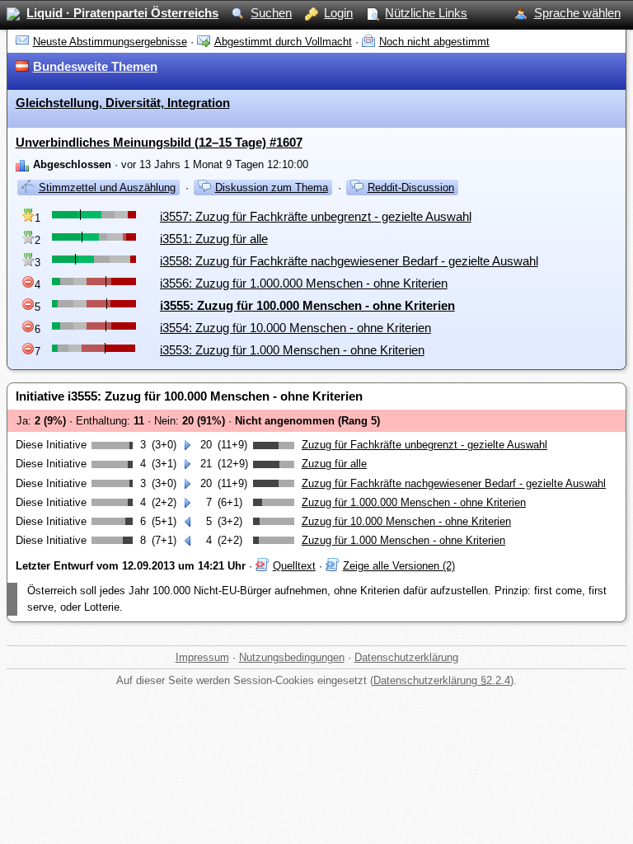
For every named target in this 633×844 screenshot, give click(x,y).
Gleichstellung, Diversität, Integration (123, 103)
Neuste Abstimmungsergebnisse (110, 41)
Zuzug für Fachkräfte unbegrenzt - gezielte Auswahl (424, 444)
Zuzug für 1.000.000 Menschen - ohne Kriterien (414, 502)
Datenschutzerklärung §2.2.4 (441, 680)
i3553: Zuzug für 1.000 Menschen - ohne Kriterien (292, 350)
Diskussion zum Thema (271, 187)
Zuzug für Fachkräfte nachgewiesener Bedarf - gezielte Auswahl (454, 483)
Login (338, 13)
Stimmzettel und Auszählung (107, 187)
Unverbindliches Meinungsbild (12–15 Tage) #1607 (159, 142)
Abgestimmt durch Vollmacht (283, 41)
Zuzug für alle (334, 463)
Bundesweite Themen (95, 66)
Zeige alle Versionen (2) (399, 566)
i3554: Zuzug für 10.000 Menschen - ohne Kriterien (295, 328)
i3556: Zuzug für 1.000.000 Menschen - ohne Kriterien (304, 283)
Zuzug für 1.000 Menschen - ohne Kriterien (403, 540)
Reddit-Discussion (411, 187)
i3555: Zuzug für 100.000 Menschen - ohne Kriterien (307, 305)
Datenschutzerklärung (406, 657)
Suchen (271, 13)
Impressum (202, 657)
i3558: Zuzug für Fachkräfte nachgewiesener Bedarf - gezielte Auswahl (349, 261)
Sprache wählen (577, 13)
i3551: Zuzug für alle (214, 239)
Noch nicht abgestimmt (434, 41)
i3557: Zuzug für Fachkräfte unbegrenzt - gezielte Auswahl (315, 216)
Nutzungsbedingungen (292, 657)
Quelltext (294, 566)
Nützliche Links (426, 13)
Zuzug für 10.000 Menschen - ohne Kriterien (406, 521)
